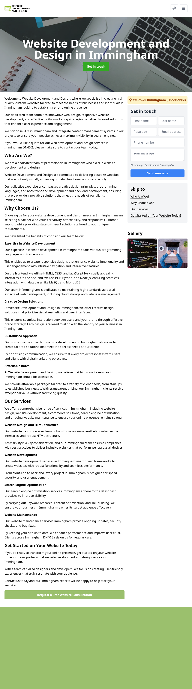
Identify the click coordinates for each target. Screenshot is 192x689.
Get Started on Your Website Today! (155, 215)
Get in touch (96, 66)
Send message (157, 173)
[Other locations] (174, 8)
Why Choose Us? (142, 203)
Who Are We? (139, 196)
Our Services (139, 209)
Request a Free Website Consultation (64, 595)
